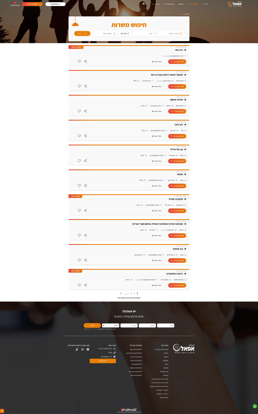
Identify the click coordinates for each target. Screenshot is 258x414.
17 (121, 293)
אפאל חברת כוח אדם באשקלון (159, 386)
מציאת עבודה (194, 4)
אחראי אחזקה (176, 99)
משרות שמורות (15, 5)
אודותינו (166, 353)
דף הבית (187, 14)
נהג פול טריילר (176, 149)
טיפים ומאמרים (170, 4)
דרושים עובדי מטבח (136, 357)
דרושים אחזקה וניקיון (136, 349)
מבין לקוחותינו (164, 372)
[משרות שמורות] (15, 3)
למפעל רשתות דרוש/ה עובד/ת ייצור (167, 74)
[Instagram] (82, 349)
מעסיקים (181, 4)
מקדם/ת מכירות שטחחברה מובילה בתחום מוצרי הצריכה (157, 223)
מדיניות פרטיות (164, 398)
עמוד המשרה (157, 62)
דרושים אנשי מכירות (136, 360)
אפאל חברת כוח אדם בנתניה (159, 379)
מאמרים (165, 368)
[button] (2, 411)
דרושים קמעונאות (137, 364)
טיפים (166, 364)
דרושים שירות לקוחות (136, 368)
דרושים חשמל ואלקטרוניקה (134, 353)
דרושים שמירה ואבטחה (135, 372)
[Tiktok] (77, 349)
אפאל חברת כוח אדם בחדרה (159, 383)
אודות (206, 4)
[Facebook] (88, 349)
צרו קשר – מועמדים (162, 390)
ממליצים (165, 375)
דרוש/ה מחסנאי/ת (174, 273)
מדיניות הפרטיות (93, 329)
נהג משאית (178, 248)
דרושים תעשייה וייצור (136, 375)
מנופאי (180, 174)
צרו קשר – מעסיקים (162, 394)
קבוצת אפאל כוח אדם (161, 349)
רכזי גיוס (179, 49)
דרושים (166, 357)
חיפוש (80, 33)
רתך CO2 (179, 124)
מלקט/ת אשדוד (175, 199)
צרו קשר (157, 4)
